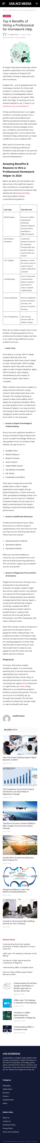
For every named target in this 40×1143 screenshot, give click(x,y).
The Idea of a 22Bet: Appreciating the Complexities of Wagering (24, 1015)
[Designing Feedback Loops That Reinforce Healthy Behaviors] (20, 876)
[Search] (36, 3)
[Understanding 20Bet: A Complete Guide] (7, 1029)
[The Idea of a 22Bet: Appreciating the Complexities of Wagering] (7, 1015)
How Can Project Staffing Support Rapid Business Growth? (19, 758)
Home (4, 10)
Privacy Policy (8, 1128)
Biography (6, 1085)
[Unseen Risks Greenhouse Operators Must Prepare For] (20, 845)
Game (5, 1103)
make (22, 686)
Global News (7, 1089)
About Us (6, 1118)
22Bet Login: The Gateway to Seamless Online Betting (25, 1001)
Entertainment (8, 1100)
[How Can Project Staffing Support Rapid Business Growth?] (20, 744)
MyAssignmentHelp (21, 193)
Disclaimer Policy (9, 1125)
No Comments (9, 37)
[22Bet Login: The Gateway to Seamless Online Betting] (7, 1003)
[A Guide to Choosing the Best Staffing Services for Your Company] (20, 908)
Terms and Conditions (11, 1132)
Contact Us (7, 1121)
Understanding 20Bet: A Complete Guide (18, 967)
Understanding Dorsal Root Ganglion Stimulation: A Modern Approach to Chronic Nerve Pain (19, 946)
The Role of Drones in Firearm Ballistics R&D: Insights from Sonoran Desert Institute (19, 825)
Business (7, 16)
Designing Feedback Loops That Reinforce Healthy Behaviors (16, 890)
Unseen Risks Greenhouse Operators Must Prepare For (18, 858)
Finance (6, 1096)
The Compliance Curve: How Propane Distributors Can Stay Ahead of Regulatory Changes (18, 791)
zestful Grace (14, 34)
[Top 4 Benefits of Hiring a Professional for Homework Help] (20, 52)
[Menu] (3, 3)
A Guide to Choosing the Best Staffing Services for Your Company (18, 922)
